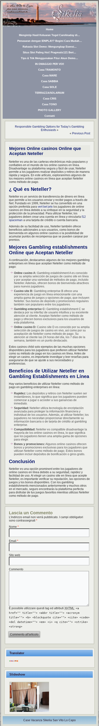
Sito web (14, 555)
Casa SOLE (50, 87)
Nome (13, 526)
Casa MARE (49, 75)
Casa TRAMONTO (49, 69)
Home (49, 29)
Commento (16, 569)
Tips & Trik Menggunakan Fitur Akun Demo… (49, 58)
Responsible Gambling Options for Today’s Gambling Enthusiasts (49, 128)
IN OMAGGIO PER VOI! (49, 63)
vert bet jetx (45, 206)
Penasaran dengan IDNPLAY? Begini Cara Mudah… (49, 40)
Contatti (49, 115)
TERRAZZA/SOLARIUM (49, 92)
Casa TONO (49, 104)
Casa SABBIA (49, 81)
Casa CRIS (49, 98)
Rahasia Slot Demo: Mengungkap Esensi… (50, 46)
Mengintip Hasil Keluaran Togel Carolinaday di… (49, 35)
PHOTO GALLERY (49, 110)
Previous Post (81, 133)
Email (12, 541)
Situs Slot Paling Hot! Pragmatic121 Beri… (49, 52)
